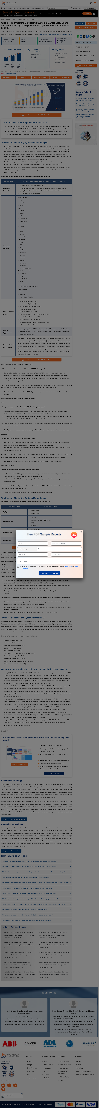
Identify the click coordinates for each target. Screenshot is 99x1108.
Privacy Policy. (68, 566)
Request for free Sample (49, 573)
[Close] (81, 532)
